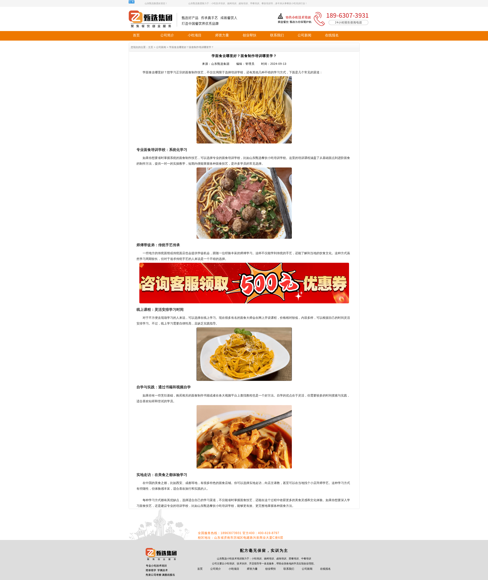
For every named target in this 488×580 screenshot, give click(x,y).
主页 (150, 47)
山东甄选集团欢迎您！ (156, 3)
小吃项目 (194, 35)
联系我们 (277, 35)
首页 (136, 35)
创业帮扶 (249, 35)
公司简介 (167, 35)
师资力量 (222, 35)
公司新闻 (304, 35)
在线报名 (332, 35)
